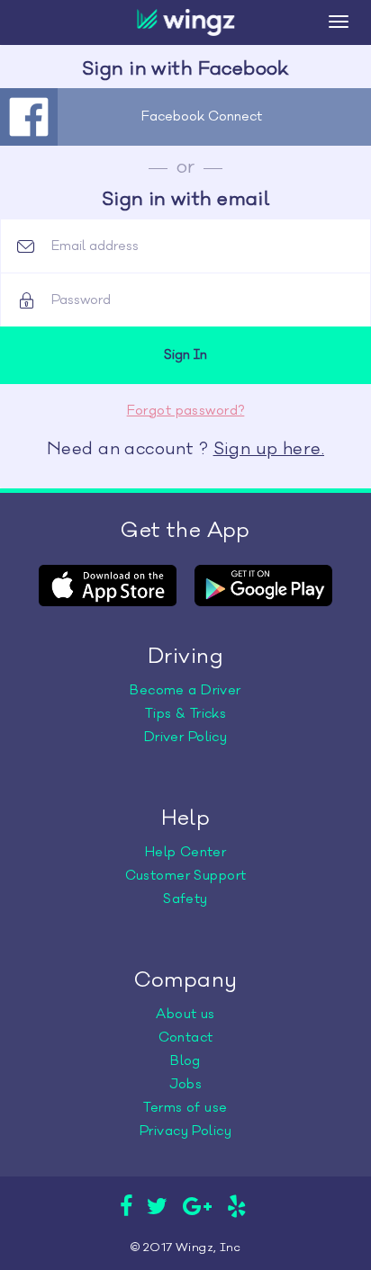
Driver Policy (185, 737)
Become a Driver (185, 690)
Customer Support (186, 875)
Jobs (186, 1084)
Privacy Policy (185, 1131)
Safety (185, 899)
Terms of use (185, 1107)
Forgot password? (186, 410)
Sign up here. (268, 449)
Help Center (186, 852)
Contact (185, 1037)
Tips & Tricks (185, 713)
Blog (185, 1060)
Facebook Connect (201, 116)
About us (185, 1014)
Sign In (185, 354)
